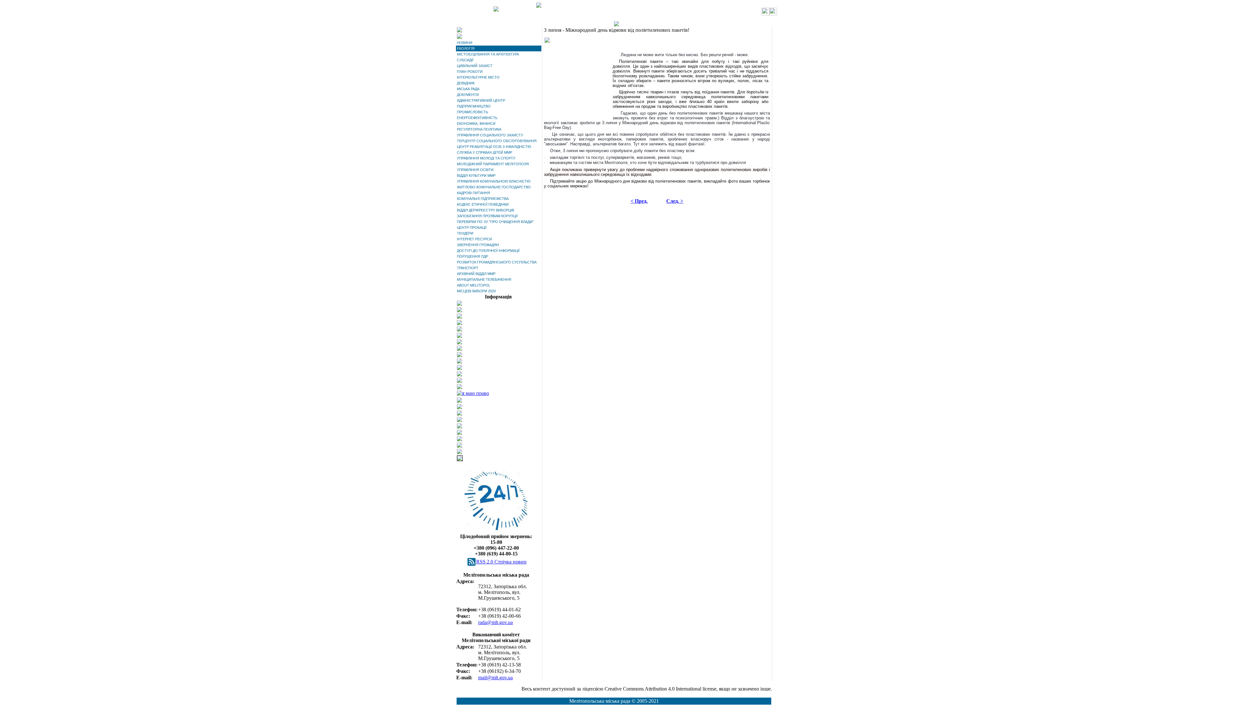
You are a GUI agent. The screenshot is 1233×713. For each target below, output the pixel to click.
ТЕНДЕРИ (465, 233)
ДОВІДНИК (466, 83)
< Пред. (639, 201)
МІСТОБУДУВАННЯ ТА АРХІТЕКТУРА (488, 54)
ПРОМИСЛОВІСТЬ (472, 112)
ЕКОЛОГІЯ (466, 48)
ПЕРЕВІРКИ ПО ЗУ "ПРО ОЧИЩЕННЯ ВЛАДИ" (495, 222)
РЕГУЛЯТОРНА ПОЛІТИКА (479, 129)
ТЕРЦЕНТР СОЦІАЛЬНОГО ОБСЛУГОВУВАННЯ (497, 141)
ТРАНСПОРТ (467, 268)
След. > (674, 201)
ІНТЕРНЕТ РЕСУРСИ (474, 239)
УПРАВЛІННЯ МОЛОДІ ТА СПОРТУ (486, 158)
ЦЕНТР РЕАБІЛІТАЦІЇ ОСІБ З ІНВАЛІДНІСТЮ (494, 147)
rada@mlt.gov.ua (495, 622)
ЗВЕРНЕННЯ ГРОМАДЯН (478, 245)
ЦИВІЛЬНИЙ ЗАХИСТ (475, 66)
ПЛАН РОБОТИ (470, 71)
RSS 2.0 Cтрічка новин (501, 561)
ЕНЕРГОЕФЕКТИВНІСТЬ (477, 118)
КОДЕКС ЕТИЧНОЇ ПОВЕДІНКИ (483, 204)
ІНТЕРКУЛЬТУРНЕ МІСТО (478, 77)
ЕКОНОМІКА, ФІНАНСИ (476, 123)
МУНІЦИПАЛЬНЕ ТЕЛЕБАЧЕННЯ (484, 279)
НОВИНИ (464, 43)
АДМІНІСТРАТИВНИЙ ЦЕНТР (481, 100)
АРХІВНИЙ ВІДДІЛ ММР (476, 274)
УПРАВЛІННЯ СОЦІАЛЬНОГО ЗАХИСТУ (490, 135)
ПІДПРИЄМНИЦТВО (474, 106)
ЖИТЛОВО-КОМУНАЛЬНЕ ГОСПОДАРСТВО (494, 187)
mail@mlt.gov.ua (495, 677)
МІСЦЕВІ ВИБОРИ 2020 (476, 291)
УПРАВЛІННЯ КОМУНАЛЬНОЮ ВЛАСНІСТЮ (493, 181)
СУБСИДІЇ (465, 60)
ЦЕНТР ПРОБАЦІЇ (471, 227)
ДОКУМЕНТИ (468, 95)
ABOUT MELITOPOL (473, 285)
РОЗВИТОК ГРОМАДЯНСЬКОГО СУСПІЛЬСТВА (497, 262)
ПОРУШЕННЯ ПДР (472, 256)
